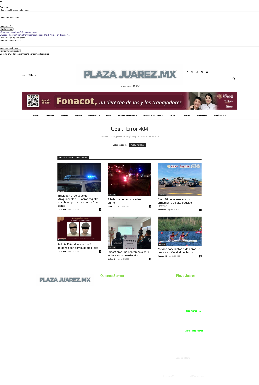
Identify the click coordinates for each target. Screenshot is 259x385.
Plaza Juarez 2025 (182, 376)
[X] (202, 72)
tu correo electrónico (9, 48)
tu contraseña (6, 26)
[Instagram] (192, 72)
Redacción (61, 209)
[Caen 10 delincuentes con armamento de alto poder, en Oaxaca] (180, 179)
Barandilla (61, 191)
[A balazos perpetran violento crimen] (129, 179)
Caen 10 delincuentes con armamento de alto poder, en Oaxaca (175, 203)
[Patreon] (50, 304)
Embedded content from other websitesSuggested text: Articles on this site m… (35, 35)
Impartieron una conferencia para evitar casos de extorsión (128, 253)
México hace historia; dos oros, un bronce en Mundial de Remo (179, 250)
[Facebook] (187, 72)
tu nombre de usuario (9, 17)
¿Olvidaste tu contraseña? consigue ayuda (19, 32)
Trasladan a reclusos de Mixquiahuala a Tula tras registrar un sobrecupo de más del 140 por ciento (78, 200)
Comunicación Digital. (214, 376)
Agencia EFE (162, 256)
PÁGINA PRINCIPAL (137, 145)
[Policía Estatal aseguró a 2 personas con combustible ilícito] (79, 229)
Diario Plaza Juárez (194, 330)
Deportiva (162, 244)
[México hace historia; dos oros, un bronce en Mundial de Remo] (180, 231)
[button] (233, 78)
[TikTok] (197, 72)
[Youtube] (207, 72)
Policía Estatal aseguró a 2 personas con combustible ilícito (78, 246)
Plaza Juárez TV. (193, 311)
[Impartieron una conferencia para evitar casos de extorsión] (129, 233)
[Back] (1, 4)
